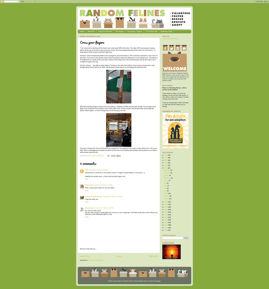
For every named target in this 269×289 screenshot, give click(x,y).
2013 (166, 220)
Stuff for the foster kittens (170, 38)
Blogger (158, 281)
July (165, 183)
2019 (166, 204)
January (166, 198)
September (167, 178)
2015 (166, 215)
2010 (166, 227)
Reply (86, 179)
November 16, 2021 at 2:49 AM (112, 196)
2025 (166, 157)
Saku (86, 170)
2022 (166, 165)
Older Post (153, 256)
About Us (91, 31)
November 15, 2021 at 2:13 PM (102, 185)
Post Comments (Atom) (95, 260)
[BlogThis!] (114, 156)
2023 (166, 163)
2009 (166, 230)
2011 (166, 225)
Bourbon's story (166, 31)
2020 (166, 202)
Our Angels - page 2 (134, 31)
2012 (166, 222)
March (166, 193)
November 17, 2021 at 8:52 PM (103, 208)
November (167, 173)
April (165, 191)
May (165, 188)
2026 (166, 155)
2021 (166, 168)
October (166, 175)
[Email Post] (108, 155)
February (167, 196)
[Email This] (112, 156)
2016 (166, 212)
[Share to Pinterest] (120, 156)
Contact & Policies (105, 31)
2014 (166, 217)
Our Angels (119, 31)
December (167, 170)
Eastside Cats (89, 208)
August (166, 180)
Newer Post (85, 256)
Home (82, 31)
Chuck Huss (89, 185)
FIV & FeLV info (151, 31)
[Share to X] (116, 156)
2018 (166, 207)
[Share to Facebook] (118, 156)
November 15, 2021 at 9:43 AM (98, 170)
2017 (166, 209)
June (165, 185)
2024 (166, 160)
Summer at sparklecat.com (93, 196)
